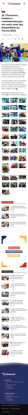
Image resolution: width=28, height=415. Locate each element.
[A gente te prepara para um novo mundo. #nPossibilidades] (14, 3)
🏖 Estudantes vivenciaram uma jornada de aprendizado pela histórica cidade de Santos (17, 277)
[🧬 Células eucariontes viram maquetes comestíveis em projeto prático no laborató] (5, 319)
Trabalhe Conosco (5, 408)
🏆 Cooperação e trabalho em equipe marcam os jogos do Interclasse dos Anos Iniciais (16, 352)
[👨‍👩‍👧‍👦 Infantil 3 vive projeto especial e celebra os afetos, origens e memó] (5, 344)
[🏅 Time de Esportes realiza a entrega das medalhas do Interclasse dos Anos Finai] (5, 327)
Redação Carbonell (7, 34)
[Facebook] (11, 39)
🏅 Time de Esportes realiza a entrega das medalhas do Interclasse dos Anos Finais (18, 327)
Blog (3, 210)
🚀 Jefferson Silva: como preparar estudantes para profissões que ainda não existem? (18, 216)
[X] (18, 39)
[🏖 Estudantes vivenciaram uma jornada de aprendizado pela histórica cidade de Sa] (5, 277)
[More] (22, 39)
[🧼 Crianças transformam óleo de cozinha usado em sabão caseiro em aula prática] (5, 294)
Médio (3, 11)
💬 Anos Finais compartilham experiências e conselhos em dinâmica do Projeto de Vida (16, 302)
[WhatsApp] (8, 39)
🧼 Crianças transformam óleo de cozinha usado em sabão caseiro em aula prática (18, 294)
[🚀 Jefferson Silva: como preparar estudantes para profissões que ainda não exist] (5, 216)
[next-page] (5, 230)
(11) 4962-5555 (9, 388)
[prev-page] (3, 230)
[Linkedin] (15, 39)
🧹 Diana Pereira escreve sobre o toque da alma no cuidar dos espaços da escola (18, 208)
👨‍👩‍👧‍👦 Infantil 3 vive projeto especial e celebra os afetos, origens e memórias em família (18, 344)
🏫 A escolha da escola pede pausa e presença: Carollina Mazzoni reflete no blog (18, 224)
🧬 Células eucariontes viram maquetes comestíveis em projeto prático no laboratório (17, 319)
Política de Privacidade (15, 408)
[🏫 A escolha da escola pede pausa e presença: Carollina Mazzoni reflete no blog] (5, 224)
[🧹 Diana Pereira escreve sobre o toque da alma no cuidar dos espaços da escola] (5, 208)
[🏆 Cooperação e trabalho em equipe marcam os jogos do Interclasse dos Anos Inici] (5, 352)
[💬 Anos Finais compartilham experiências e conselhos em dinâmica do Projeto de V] (5, 302)
